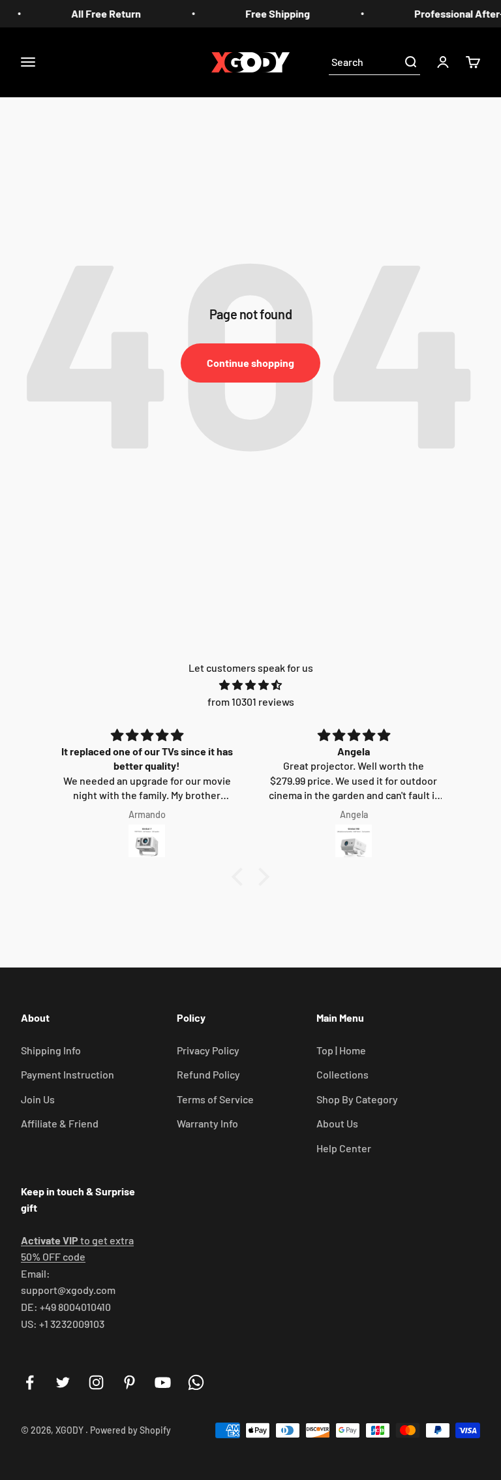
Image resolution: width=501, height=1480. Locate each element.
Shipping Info (51, 1050)
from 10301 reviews (250, 701)
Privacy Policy (208, 1050)
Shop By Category (357, 1099)
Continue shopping (250, 362)
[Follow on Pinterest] (129, 1382)
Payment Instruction (67, 1074)
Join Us (38, 1099)
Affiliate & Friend (60, 1123)
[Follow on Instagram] (96, 1382)
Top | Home (341, 1050)
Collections (342, 1074)
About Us (337, 1123)
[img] (250, 685)
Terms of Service (215, 1099)
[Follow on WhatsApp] (196, 1382)
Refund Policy (208, 1074)
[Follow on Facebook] (29, 1382)
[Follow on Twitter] (63, 1382)
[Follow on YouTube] (163, 1382)
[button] (241, 877)
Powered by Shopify (130, 1430)
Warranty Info (207, 1123)
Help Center (343, 1148)
